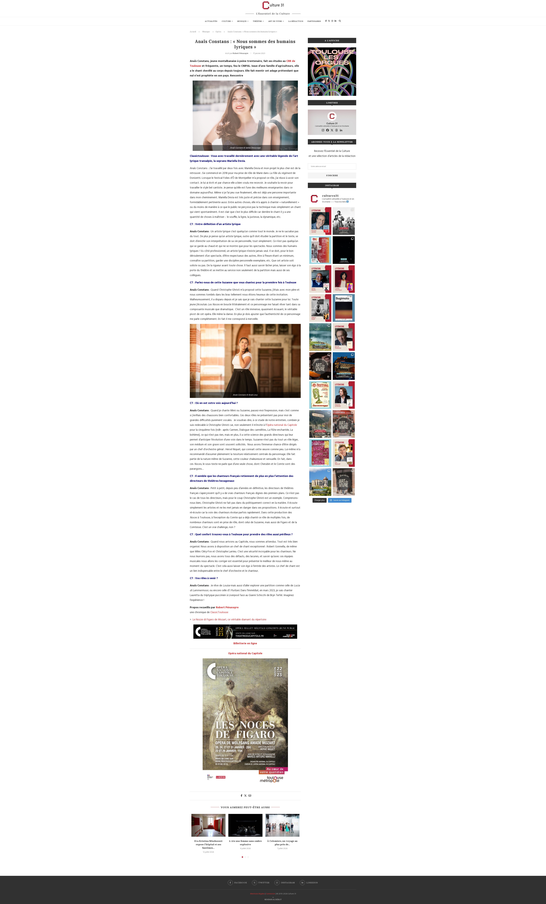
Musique (242, 21)
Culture (226, 21)
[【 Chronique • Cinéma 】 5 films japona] (344, 221)
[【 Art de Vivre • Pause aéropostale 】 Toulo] (320, 366)
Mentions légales (257, 893)
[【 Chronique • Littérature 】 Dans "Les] (344, 453)
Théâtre (257, 21)
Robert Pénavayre (240, 53)
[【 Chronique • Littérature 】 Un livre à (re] (344, 337)
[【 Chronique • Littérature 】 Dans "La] (320, 279)
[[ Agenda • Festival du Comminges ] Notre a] (320, 482)
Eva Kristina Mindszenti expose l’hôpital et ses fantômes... (208, 844)
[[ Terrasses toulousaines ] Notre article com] (320, 424)
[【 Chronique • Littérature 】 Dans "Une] (320, 308)
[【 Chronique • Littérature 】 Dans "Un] (344, 279)
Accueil (193, 31)
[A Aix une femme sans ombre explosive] (245, 825)
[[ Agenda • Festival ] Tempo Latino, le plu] (320, 453)
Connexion (270, 893)
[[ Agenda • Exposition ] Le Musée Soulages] (344, 308)
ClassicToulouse (219, 612)
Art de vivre (275, 21)
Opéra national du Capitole (281, 425)
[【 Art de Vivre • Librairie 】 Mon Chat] (344, 482)
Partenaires (314, 21)
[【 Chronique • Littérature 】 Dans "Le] (344, 395)
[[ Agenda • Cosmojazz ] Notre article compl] (320, 337)
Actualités (211, 21)
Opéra (218, 31)
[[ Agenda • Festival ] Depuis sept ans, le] (320, 250)
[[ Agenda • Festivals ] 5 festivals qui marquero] (344, 250)
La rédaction (295, 21)
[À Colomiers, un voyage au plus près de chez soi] (282, 825)
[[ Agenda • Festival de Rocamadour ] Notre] (344, 366)
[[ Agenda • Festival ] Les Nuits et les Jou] (320, 395)
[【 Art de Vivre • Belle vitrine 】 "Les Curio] (344, 424)
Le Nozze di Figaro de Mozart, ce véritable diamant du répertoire (229, 620)
